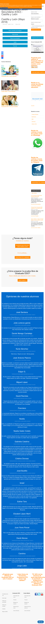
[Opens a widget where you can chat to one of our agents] (40, 622)
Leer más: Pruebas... (35, 215)
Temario (14, 599)
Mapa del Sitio (5, 611)
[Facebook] (15, 52)
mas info (32, 105)
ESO (32, 119)
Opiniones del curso (15, 607)
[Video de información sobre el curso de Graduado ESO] (37, 48)
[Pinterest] (15, 56)
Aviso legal (4, 598)
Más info (34, 67)
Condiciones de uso (5, 594)
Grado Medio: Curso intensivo (8, 91)
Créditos (3, 608)
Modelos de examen (15, 603)
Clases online (34, 124)
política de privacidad (35, 6)
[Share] (15, 58)
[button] (3, 299)
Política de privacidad (4, 7)
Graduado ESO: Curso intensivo (8, 76)
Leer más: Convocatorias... (36, 204)
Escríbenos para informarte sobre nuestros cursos (22, 245)
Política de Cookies (4, 605)
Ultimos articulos (36, 190)
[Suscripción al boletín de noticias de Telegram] (37, 169)
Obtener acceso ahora (36, 29)
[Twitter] (15, 54)
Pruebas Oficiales (35, 114)
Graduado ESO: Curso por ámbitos (9, 106)
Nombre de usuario (35, 18)
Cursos (33, 24)
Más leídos (34, 193)
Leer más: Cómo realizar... (36, 227)
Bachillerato (34, 116)
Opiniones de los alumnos (38, 37)
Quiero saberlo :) (22, 280)
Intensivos (33, 121)
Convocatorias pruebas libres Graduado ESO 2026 (36, 196)
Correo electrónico (35, 13)
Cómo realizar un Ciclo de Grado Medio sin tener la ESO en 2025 (37, 219)
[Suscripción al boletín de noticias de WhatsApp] (37, 143)
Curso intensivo (16, 610)
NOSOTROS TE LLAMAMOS (22, 257)
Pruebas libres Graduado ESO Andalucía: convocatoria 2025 (36, 208)
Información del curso (16, 596)
